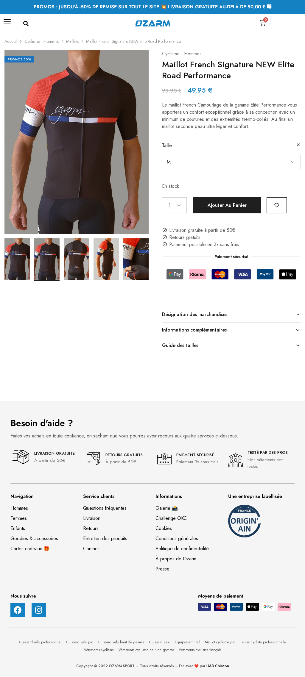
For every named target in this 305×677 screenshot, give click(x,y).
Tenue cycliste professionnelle (263, 642)
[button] (26, 24)
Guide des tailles (180, 345)
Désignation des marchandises (194, 314)
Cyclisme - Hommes (41, 41)
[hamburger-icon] (6, 24)
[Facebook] (17, 610)
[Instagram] (39, 610)
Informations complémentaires (194, 329)
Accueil (10, 41)
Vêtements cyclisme (99, 650)
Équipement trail (188, 642)
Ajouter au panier (227, 205)
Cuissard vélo (160, 642)
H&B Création (217, 666)
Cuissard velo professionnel (41, 642)
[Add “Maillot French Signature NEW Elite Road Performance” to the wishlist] (277, 204)
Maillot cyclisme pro (220, 642)
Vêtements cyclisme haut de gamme (147, 650)
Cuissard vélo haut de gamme (122, 642)
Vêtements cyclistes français (200, 650)
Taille (167, 145)
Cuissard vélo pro (80, 642)
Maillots (72, 41)
